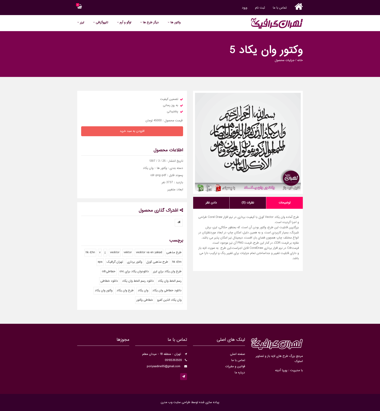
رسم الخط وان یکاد (169, 281)
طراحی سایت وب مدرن (175, 402)
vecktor (115, 252)
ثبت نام (260, 8)
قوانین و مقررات (235, 366)
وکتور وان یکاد (103, 290)
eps (100, 262)
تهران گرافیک (115, 262)
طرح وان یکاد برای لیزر (167, 271)
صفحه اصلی (237, 354)
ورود (244, 8)
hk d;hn (90, 252)
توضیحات (285, 202)
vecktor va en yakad (149, 252)
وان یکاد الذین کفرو (169, 300)
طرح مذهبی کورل (157, 262)
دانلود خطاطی (109, 281)
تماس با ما (280, 8)
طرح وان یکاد (125, 290)
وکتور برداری (134, 262)
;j (105, 252)
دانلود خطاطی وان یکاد (166, 290)
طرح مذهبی (173, 252)
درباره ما (240, 372)
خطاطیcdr (108, 271)
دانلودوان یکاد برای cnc (134, 271)
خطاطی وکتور (144, 300)
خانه (300, 60)
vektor (128, 252)
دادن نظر (211, 202)
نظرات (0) (248, 202)
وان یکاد (143, 290)
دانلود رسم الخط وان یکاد (138, 281)
